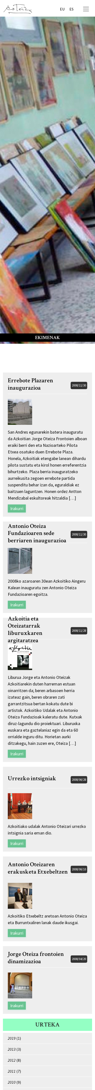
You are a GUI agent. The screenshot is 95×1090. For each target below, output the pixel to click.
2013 (12, 1049)
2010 (12, 1082)
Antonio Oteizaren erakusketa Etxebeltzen (38, 868)
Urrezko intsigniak (32, 778)
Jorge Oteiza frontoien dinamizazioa (36, 957)
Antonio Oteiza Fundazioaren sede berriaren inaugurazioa (37, 533)
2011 (12, 1071)
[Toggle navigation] (86, 9)
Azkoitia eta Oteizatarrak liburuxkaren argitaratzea (25, 629)
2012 (12, 1060)
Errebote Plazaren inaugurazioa (30, 384)
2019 (12, 1038)
